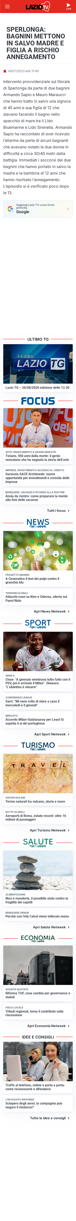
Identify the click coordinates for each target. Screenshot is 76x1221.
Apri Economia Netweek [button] (46, 1026)
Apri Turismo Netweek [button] (48, 830)
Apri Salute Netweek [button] (49, 927)
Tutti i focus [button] (56, 511)
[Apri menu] (7, 6)
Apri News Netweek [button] (50, 611)
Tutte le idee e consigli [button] (48, 1118)
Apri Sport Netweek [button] (50, 734)
